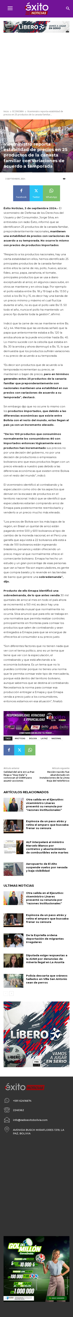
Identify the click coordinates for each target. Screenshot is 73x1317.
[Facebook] (9, 750)
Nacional (56, 738)
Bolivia (33, 738)
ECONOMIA (18, 111)
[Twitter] (19, 750)
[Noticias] (36, 9)
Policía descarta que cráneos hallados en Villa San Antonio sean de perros (47, 979)
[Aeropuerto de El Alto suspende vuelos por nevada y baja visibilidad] (13, 869)
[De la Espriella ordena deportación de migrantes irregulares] (13, 940)
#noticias (20, 738)
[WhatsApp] (30, 750)
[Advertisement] (36, 71)
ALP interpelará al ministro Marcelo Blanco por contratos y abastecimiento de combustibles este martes (47, 847)
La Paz (44, 738)
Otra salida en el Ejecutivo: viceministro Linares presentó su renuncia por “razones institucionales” (45, 805)
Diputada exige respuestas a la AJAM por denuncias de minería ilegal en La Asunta (46, 959)
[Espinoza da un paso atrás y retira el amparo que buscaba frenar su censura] (13, 826)
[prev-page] (6, 993)
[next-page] (11, 993)
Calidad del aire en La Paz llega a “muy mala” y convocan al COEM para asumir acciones (19, 776)
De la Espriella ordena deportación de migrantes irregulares (45, 938)
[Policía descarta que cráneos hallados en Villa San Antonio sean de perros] (13, 981)
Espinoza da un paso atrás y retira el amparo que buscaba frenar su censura (47, 825)
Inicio (6, 111)
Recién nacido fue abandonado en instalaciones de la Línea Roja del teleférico (54, 776)
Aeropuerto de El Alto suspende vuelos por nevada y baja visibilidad (47, 867)
